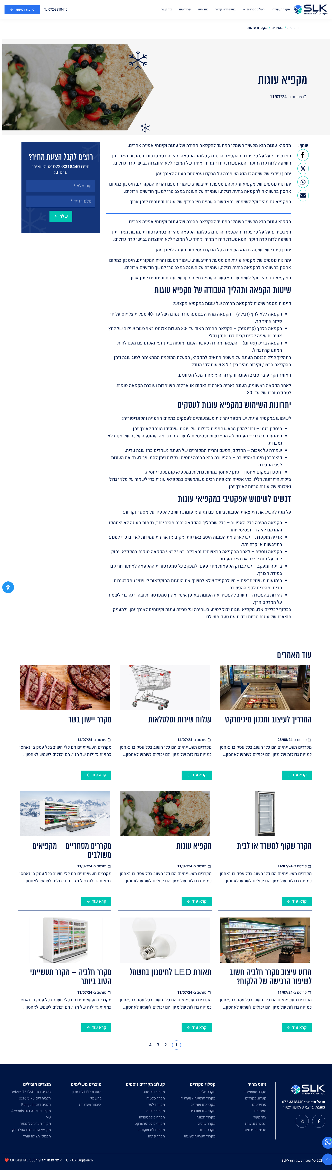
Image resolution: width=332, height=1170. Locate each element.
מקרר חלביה (206, 1092)
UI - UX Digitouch (79, 1160)
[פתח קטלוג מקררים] (244, 9)
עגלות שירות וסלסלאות (180, 720)
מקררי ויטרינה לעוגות (199, 1136)
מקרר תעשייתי (255, 1092)
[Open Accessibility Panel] (8, 587)
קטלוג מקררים (255, 1098)
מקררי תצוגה (205, 1117)
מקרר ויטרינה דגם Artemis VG (31, 1114)
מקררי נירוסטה (154, 1092)
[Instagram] (302, 1121)
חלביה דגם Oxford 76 (35, 1098)
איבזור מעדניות (90, 1104)
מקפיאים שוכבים (202, 1111)
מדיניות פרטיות (254, 1130)
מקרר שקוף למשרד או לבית (274, 846)
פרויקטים (259, 1104)
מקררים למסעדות (152, 1117)
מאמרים (260, 1111)
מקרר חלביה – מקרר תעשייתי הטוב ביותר (70, 977)
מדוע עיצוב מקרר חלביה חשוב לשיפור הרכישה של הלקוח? (271, 977)
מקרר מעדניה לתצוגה (35, 1123)
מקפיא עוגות (194, 846)
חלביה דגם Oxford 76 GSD (31, 1092)
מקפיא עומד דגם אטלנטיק (31, 1130)
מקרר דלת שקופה (151, 1130)
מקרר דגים (207, 1130)
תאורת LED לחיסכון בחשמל (170, 973)
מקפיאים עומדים (202, 1104)
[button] (303, 155)
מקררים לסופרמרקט (150, 1123)
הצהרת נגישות (255, 1123)
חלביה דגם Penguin (36, 1104)
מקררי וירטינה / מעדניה (197, 1098)
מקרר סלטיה (155, 1098)
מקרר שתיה (206, 1123)
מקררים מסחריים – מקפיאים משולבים (71, 851)
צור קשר (259, 1117)
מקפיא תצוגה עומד (37, 1136)
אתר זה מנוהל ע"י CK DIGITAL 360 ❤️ (33, 1160)
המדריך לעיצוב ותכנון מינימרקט (268, 720)
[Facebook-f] (318, 1121)
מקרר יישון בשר (89, 720)
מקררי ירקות (155, 1111)
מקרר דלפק (156, 1104)
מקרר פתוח (156, 1136)
